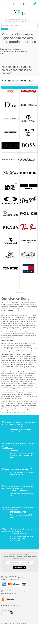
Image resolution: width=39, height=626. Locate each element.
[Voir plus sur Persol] (29, 200)
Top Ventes (19, 293)
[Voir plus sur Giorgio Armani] (29, 118)
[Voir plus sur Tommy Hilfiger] (29, 268)
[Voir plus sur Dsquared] (11, 118)
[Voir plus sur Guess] (11, 146)
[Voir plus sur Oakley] (11, 200)
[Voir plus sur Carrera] (29, 91)
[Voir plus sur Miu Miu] (29, 173)
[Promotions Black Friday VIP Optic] (11, 49)
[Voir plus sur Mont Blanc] (11, 186)
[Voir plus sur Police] (29, 214)
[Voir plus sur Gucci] (29, 132)
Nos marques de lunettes (17, 80)
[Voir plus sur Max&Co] (29, 159)
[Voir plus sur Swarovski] (11, 254)
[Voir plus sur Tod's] (29, 254)
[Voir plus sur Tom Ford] (11, 268)
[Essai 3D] (3, 53)
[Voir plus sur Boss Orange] (11, 91)
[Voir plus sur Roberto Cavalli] (11, 241)
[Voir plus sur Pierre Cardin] (11, 214)
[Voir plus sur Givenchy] (11, 132)
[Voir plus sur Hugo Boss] (29, 146)
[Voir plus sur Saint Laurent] (29, 241)
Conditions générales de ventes (10, 605)
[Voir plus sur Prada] (11, 227)
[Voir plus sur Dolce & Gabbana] (29, 105)
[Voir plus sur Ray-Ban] (29, 227)
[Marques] (19, 87)
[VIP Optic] (20, 12)
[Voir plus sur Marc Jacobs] (11, 159)
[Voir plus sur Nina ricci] (29, 186)
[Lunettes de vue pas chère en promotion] (13, 51)
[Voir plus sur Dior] (11, 105)
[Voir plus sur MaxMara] (11, 173)
